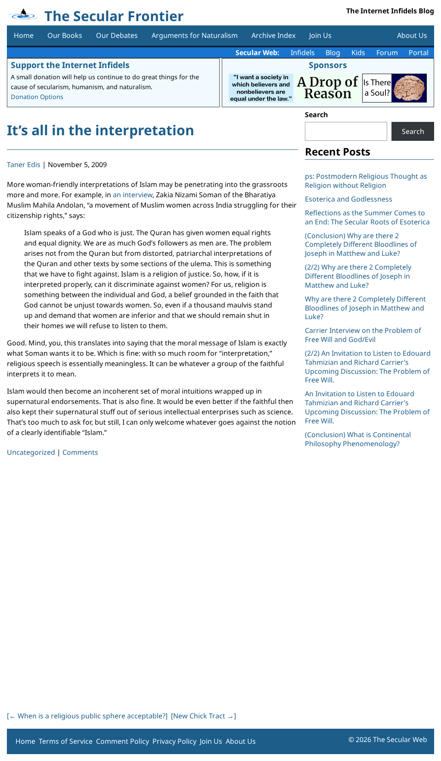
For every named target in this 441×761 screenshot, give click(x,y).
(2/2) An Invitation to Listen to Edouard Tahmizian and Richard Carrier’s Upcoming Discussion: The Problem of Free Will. (368, 366)
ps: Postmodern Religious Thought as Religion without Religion (366, 180)
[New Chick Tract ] (203, 716)
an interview (132, 194)
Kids (358, 52)
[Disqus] (152, 582)
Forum (387, 52)
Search (316, 114)
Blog (333, 52)
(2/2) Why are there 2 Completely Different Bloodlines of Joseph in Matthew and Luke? (358, 276)
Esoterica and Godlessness (348, 199)
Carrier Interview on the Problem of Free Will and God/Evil (363, 335)
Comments (80, 452)
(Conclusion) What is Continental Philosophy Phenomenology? (358, 439)
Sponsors (328, 65)
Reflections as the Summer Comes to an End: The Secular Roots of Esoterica (367, 217)
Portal (419, 52)
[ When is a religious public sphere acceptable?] (87, 716)
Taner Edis (23, 164)
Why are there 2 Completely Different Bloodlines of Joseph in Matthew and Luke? (365, 308)
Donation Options (37, 97)
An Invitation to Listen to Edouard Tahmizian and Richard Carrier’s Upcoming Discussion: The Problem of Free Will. (367, 407)
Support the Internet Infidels (70, 65)
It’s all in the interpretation (100, 130)
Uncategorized (31, 452)
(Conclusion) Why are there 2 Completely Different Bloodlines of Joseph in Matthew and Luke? (361, 244)
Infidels (303, 52)
